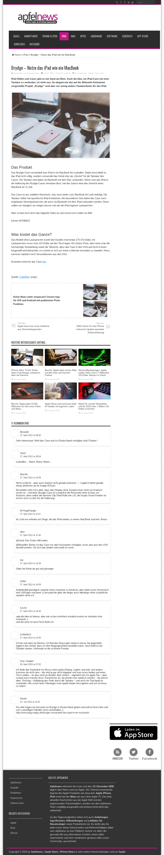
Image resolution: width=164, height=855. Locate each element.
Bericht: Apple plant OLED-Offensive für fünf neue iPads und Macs (26, 406)
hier (44, 261)
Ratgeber (35, 44)
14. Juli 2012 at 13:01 (30, 702)
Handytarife (31, 36)
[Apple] (132, 2)
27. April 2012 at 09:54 (30, 456)
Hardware (96, 36)
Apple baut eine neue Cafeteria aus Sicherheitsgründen (33, 326)
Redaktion (15, 792)
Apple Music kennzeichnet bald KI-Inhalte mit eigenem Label (60, 404)
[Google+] (121, 2)
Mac (73, 36)
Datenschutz (17, 803)
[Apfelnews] (37, 18)
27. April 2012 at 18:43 (30, 611)
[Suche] (152, 2)
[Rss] (117, 2)
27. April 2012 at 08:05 (30, 435)
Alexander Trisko (33, 73)
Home (17, 54)
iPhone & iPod (49, 36)
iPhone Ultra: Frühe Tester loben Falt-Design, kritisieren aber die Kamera (25, 372)
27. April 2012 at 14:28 (30, 563)
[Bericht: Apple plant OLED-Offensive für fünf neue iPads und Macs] (27, 390)
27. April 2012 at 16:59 (30, 584)
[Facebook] (124, 2)
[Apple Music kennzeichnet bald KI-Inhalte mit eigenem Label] (61, 390)
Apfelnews (15, 782)
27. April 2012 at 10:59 (30, 477)
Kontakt (14, 787)
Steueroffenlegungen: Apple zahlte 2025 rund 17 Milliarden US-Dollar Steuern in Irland (93, 372)
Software (112, 36)
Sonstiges (19, 44)
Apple (83, 36)
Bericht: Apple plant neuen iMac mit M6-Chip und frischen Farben (61, 372)
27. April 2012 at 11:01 (30, 514)
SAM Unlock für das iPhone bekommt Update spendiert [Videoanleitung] (90, 328)
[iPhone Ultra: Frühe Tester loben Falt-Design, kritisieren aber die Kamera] (27, 357)
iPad (64, 36)
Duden (33, 540)
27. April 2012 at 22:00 (30, 638)
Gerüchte (127, 36)
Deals (16, 36)
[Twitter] (128, 2)
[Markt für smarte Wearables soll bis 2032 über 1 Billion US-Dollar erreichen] (94, 390)
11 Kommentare (80, 73)
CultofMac (24, 277)
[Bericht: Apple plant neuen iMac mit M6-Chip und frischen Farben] (61, 357)
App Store (142, 36)
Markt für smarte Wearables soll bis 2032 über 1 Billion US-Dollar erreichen (93, 406)
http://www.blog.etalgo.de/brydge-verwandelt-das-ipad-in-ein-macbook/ (52, 712)
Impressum (16, 797)
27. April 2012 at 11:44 (30, 535)
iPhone (14, 832)
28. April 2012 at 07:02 (30, 664)
